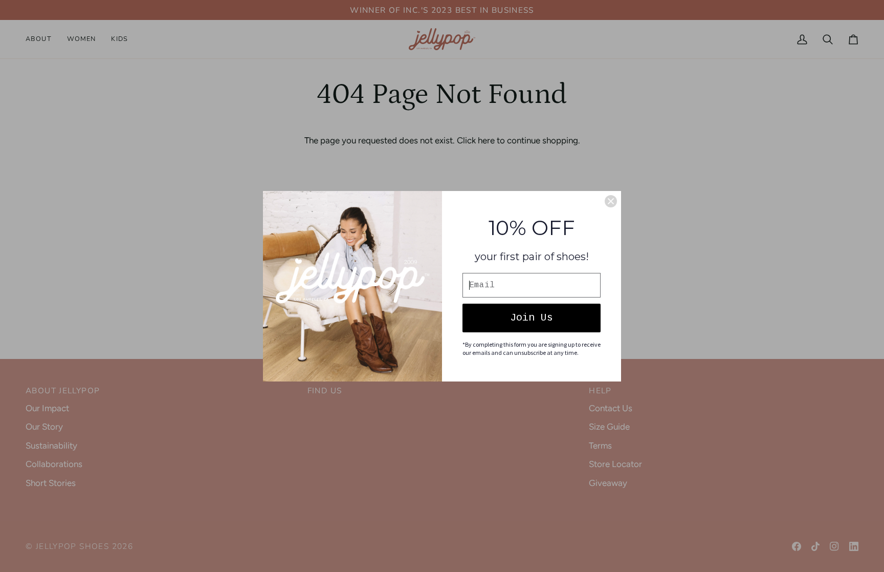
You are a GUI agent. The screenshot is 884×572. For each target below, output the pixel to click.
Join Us (531, 318)
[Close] (611, 201)
